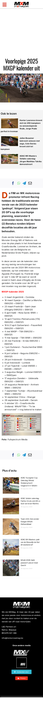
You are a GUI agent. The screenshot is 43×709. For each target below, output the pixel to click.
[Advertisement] (21, 704)
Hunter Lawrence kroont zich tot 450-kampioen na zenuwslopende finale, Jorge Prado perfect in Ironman (21, 126)
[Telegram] (24, 183)
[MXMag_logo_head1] (21, 2)
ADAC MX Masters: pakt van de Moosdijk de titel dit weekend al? (30, 542)
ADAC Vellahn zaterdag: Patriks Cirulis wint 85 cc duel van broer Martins (30, 501)
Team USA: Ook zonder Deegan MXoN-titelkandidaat (30, 521)
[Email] (30, 183)
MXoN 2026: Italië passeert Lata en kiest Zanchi (29, 562)
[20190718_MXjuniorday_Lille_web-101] (22, 651)
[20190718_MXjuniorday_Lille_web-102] (21, 658)
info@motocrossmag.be (12, 638)
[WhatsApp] (18, 183)
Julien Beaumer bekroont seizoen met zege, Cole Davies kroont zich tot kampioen (20, 143)
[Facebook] (13, 183)
